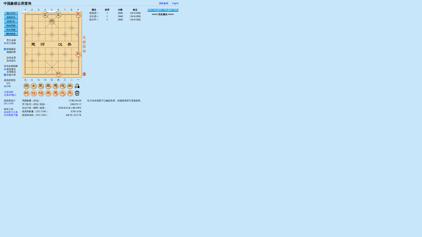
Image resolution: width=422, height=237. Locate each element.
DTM (8, 86)
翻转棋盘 (10, 33)
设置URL (11, 21)
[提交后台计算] (84, 38)
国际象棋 (163, 3)
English (175, 3)
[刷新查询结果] (84, 42)
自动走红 (11, 60)
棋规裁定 (11, 49)
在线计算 (11, 74)
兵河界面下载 (11, 115)
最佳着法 (11, 69)
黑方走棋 (11, 40)
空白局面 (10, 29)
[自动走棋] (84, 46)
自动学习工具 (11, 112)
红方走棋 (11, 43)
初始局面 (10, 25)
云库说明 (8, 92)
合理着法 (11, 71)
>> (163, 10)
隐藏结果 (11, 52)
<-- (173, 10)
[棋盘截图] (84, 51)
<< (152, 10)
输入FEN (11, 13)
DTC (8, 83)
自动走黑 (11, 57)
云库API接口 (10, 95)
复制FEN (11, 17)
